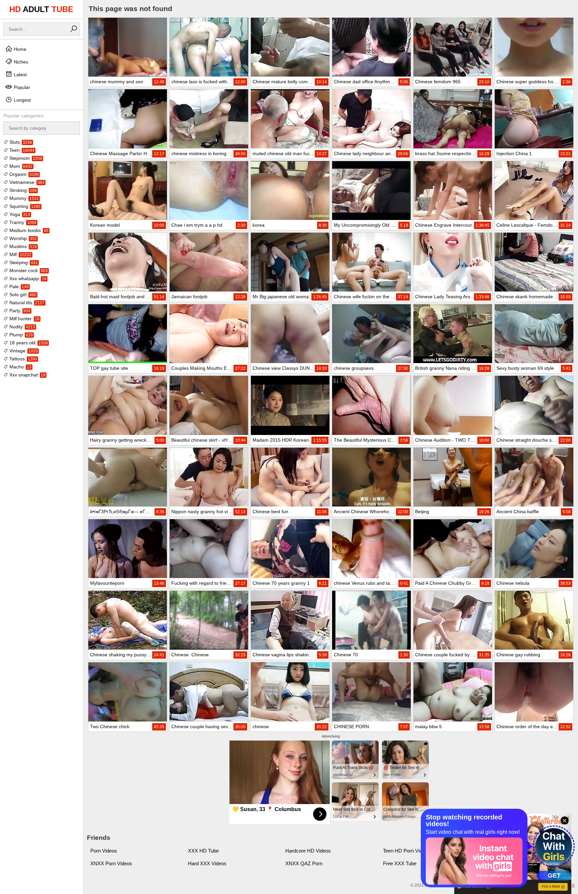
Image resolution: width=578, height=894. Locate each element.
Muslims (22, 246)
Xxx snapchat (26, 374)
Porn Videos (103, 851)
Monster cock (28, 270)
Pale (18, 286)
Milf (19, 254)
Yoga (19, 214)
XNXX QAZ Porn (303, 863)
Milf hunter (23, 318)
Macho (19, 366)
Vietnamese (26, 182)
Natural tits (26, 302)
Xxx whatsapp (27, 278)
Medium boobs (28, 230)
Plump (20, 334)
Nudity (21, 326)
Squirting (24, 206)
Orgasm (23, 174)
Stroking (22, 190)
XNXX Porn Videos (111, 863)
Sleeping (23, 262)
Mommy (23, 198)
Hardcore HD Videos (308, 851)
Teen (21, 150)
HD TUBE (41, 9)
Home (19, 49)
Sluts (20, 142)
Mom (20, 166)
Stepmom (25, 158)
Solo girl (22, 294)
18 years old (28, 342)
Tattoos (22, 358)
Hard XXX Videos (207, 863)
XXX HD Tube (203, 851)
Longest (21, 100)
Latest (19, 74)
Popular (21, 87)
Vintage (23, 350)
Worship (22, 238)
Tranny (22, 222)
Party (19, 310)
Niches (20, 62)
